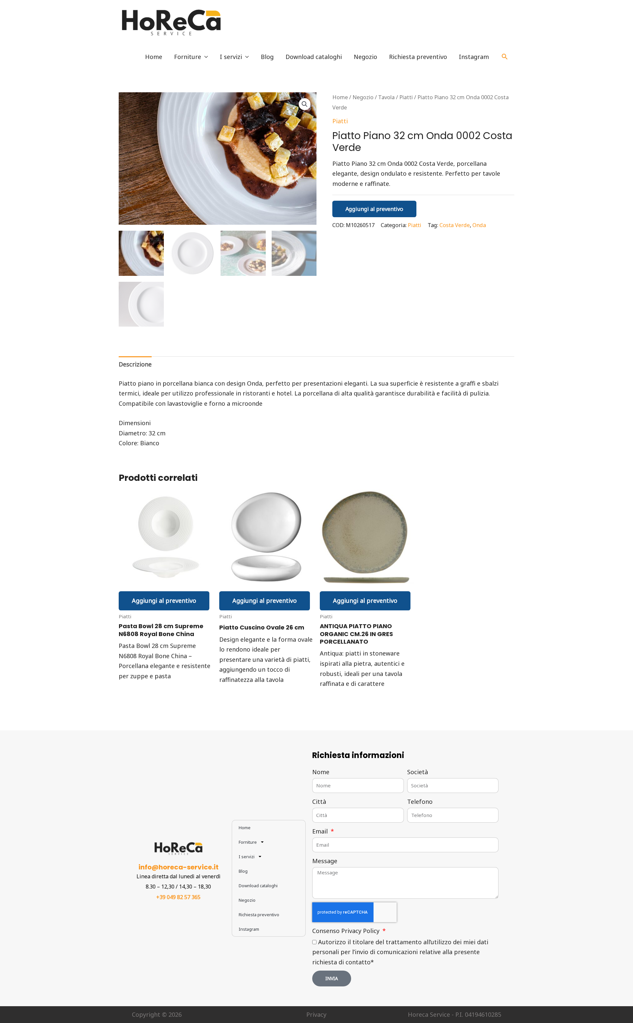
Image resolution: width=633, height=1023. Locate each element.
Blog (267, 57)
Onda (479, 225)
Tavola (386, 97)
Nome (320, 772)
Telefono (420, 801)
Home (153, 57)
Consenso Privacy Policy (346, 931)
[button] (504, 56)
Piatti (406, 97)
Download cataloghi (314, 57)
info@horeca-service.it (178, 867)
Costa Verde (454, 225)
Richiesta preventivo (418, 57)
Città (319, 801)
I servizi (231, 57)
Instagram (474, 57)
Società (417, 772)
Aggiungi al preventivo (374, 209)
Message (324, 861)
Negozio (365, 57)
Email (320, 831)
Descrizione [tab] (135, 364)
